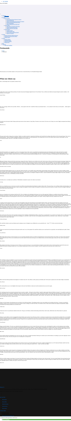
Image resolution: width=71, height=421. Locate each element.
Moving (3, 17)
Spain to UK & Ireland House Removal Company (15, 21)
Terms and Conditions (8, 45)
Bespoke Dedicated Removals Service (13, 22)
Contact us (4, 44)
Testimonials (6, 16)
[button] (6, 419)
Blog (3, 43)
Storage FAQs (6, 42)
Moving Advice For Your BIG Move (13, 24)
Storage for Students (8, 41)
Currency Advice (10, 30)
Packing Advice (7, 37)
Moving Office (7, 25)
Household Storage (7, 40)
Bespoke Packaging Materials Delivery (11, 35)
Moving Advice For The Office (12, 28)
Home (3, 50)
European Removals (10, 20)
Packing (3, 34)
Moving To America (10, 33)
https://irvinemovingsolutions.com (8, 415)
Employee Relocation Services (12, 27)
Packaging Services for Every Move (10, 36)
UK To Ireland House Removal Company (14, 19)
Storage (3, 38)
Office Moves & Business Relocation (13, 26)
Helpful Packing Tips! (10, 31)
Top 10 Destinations (10, 23)
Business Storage (7, 39)
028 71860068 (5, 1)
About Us (4, 15)
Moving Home (7, 18)
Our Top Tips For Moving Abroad (13, 32)
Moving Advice (7, 29)
